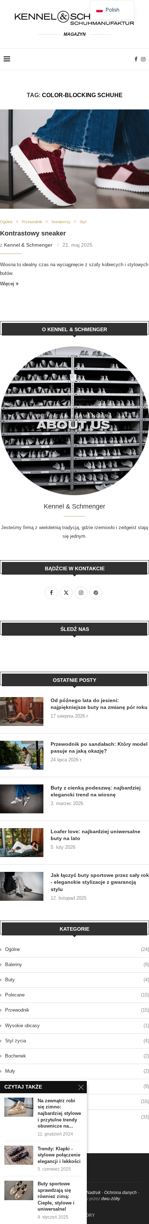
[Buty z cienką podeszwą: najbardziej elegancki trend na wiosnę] (21, 798)
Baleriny (77, 964)
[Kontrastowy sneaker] (74, 159)
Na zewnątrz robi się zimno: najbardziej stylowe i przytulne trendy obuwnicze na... (59, 1113)
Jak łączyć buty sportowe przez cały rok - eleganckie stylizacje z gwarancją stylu (100, 882)
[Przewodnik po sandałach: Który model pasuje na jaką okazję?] (21, 755)
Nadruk (93, 1192)
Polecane (77, 995)
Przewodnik (77, 1010)
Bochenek (77, 1056)
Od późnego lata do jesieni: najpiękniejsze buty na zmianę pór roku (99, 703)
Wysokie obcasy (77, 1025)
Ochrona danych (120, 1192)
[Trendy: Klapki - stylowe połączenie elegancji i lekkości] (18, 1155)
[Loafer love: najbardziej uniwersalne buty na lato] (21, 842)
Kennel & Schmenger (28, 245)
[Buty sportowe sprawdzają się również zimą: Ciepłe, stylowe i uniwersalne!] (18, 1190)
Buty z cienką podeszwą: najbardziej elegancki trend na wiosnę (96, 791)
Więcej (7, 283)
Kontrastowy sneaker (33, 233)
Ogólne (77, 949)
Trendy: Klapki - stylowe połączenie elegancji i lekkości (59, 1155)
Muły (77, 1071)
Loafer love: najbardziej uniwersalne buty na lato (95, 835)
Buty (77, 979)
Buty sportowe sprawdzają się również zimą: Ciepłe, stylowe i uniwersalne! (56, 1196)
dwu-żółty (110, 1198)
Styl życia (77, 1040)
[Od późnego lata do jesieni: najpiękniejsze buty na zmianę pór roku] (21, 711)
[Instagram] (143, 59)
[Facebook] (136, 59)
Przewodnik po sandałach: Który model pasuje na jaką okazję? (99, 747)
